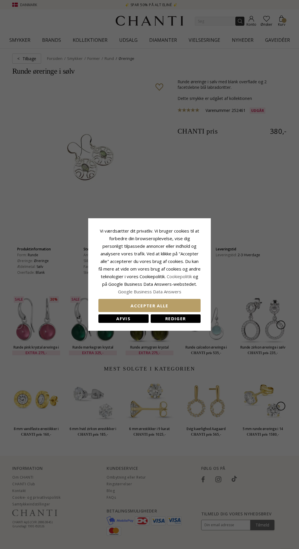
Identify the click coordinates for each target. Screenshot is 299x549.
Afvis (123, 318)
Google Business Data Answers (149, 292)
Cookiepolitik (179, 276)
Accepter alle (149, 306)
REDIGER (175, 318)
